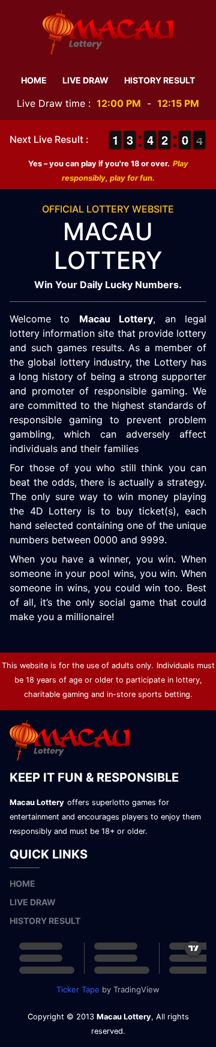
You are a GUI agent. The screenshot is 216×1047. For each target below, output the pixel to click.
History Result (159, 80)
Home (34, 80)
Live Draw (85, 80)
